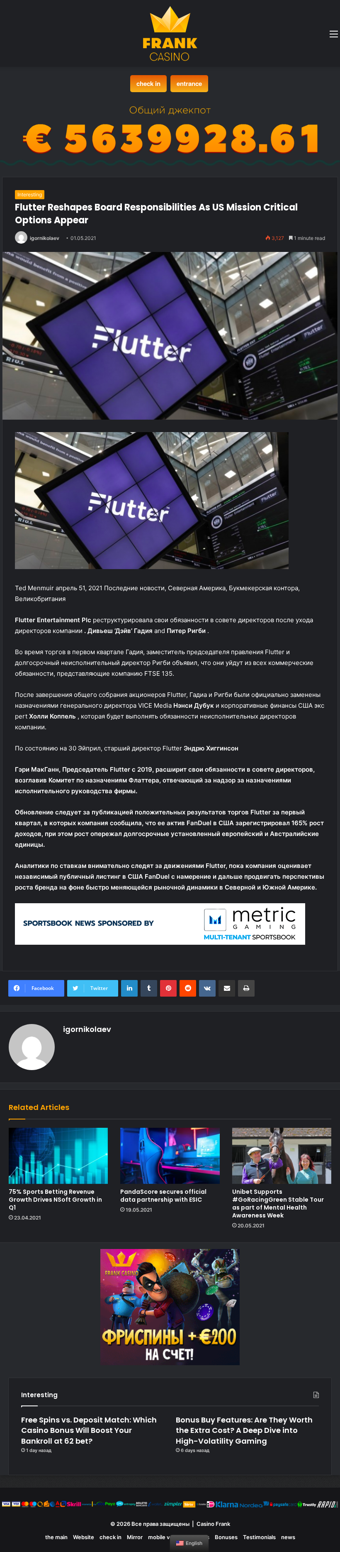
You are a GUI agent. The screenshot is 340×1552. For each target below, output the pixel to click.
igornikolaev (44, 238)
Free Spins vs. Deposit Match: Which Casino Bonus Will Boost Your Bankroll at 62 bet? (89, 1430)
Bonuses (226, 1537)
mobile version (167, 1537)
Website (83, 1537)
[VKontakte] (207, 988)
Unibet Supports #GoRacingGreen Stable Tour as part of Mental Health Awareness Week (278, 1204)
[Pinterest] (168, 988)
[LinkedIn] (129, 988)
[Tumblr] (149, 988)
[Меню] (334, 36)
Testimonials (259, 1537)
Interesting (29, 194)
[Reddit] (188, 988)
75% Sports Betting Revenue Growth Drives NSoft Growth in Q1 (55, 1200)
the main (56, 1537)
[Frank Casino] (170, 33)
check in (148, 83)
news (288, 1537)
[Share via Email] (227, 988)
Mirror (135, 1537)
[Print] (246, 988)
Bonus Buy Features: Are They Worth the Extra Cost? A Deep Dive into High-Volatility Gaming (244, 1430)
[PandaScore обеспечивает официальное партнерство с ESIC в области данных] (169, 1156)
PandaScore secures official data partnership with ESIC (163, 1196)
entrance (189, 83)
